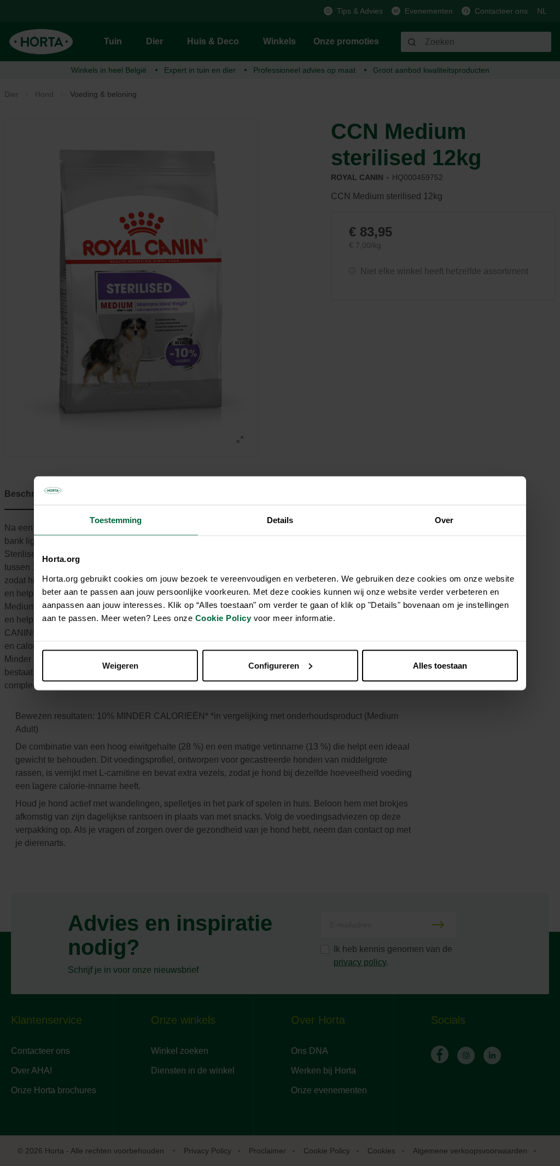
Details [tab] (280, 520)
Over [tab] (444, 520)
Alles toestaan (440, 665)
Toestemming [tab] (116, 520)
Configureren (273, 665)
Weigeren (120, 665)
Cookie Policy (223, 617)
